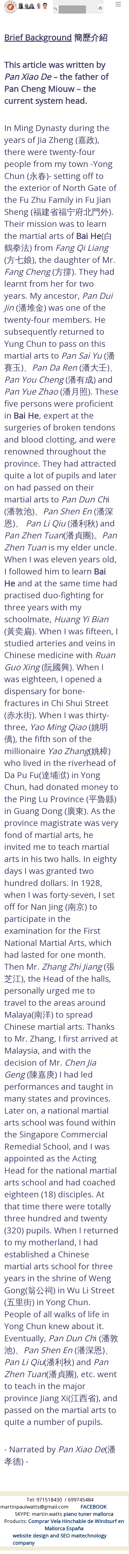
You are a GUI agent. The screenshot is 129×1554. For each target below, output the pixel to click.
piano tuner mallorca (88, 1513)
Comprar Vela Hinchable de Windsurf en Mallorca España (76, 1525)
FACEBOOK (93, 1506)
